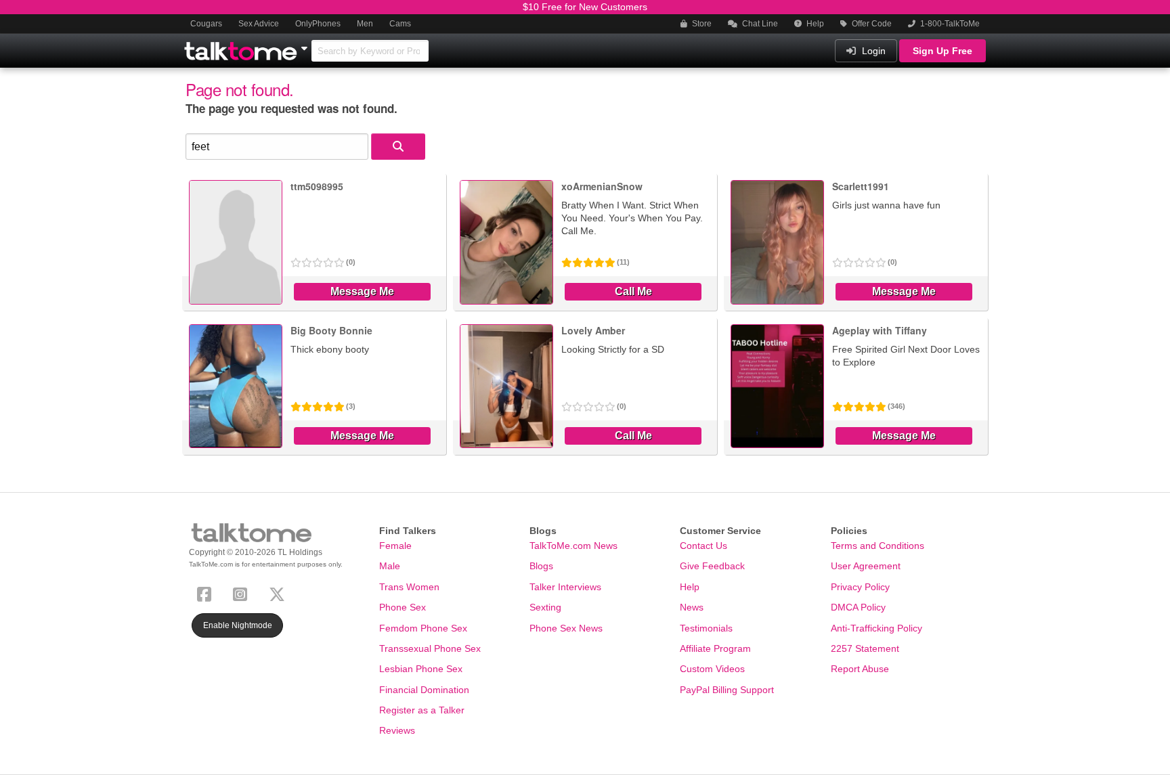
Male (389, 565)
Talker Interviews (565, 586)
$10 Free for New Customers (585, 6)
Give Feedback (712, 565)
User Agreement (866, 565)
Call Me (633, 291)
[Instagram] (243, 592)
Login (872, 50)
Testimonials (706, 628)
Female (395, 545)
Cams (400, 23)
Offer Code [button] (871, 23)
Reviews (397, 730)
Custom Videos (712, 668)
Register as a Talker (421, 710)
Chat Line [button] (759, 23)
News (691, 607)
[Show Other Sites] (306, 44)
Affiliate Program (715, 648)
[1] (398, 146)
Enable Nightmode (237, 625)
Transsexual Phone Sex (430, 648)
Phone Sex (402, 607)
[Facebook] (207, 592)
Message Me (362, 291)
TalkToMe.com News (573, 545)
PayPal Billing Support (727, 689)
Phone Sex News (566, 628)
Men (365, 23)
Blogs (541, 565)
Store (701, 23)
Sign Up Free (942, 50)
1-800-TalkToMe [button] (949, 23)
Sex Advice (258, 23)
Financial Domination (424, 689)
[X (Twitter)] (280, 592)
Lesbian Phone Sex (420, 668)
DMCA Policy (858, 607)
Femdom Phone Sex (423, 628)
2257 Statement (865, 648)
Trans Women (409, 586)
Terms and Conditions (877, 545)
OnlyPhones (318, 23)
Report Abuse (860, 668)
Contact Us (703, 545)
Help (814, 23)
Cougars (206, 23)
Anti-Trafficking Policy (876, 628)
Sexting (545, 607)
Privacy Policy (860, 586)
